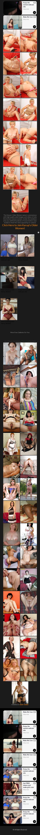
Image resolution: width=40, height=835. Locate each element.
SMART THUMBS (24, 704)
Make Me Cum (28, 17)
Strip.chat (26, 9)
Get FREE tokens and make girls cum (28, 785)
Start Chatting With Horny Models (25, 259)
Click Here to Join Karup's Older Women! (20, 227)
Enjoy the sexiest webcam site (28, 5)
